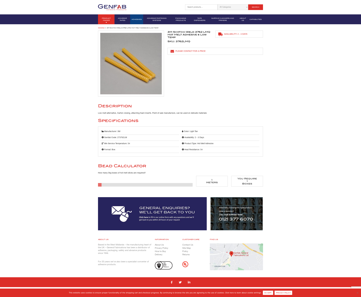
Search (255, 7)
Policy (185, 251)
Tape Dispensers (199, 19)
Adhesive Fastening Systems (157, 19)
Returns (186, 255)
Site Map (186, 248)
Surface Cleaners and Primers (222, 19)
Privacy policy (283, 293)
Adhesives (137, 19)
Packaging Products (180, 19)
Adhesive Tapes (122, 19)
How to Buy (160, 251)
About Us (243, 19)
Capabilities (255, 19)
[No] (357, 292)
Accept (268, 293)
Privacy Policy (161, 248)
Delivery (158, 255)
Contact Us (187, 245)
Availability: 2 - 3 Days (235, 34)
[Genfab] (112, 7)
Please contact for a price (190, 51)
